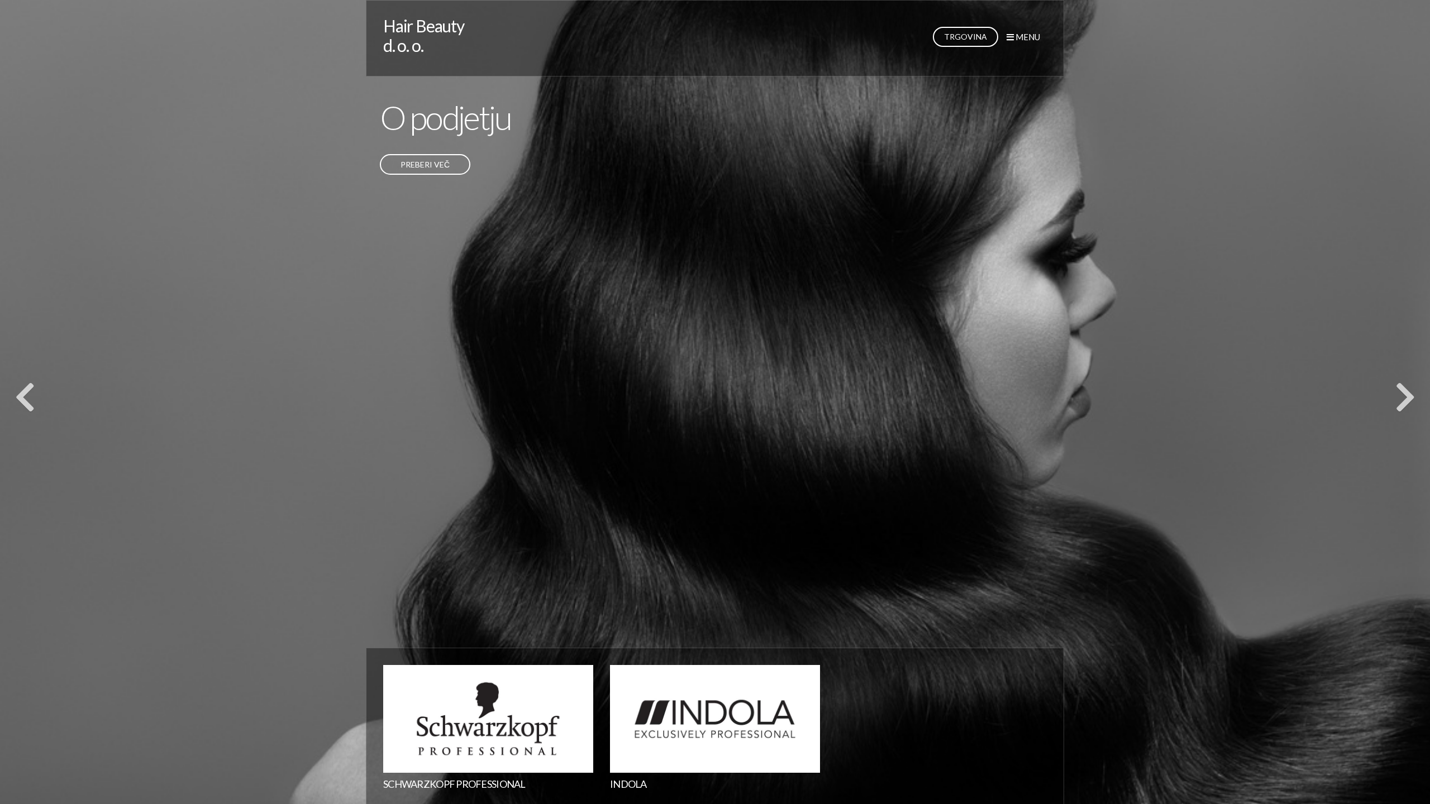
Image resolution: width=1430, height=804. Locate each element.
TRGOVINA (965, 36)
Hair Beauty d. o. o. (423, 35)
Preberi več (425, 164)
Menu (1027, 37)
